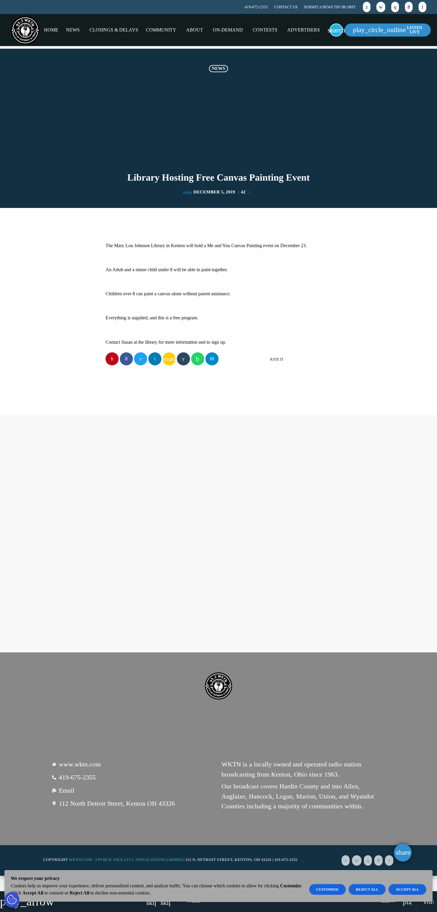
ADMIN (175, 859)
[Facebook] (409, 7)
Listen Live (387, 30)
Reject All (367, 889)
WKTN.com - (82, 859)
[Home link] (25, 30)
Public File (110, 859)
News (218, 68)
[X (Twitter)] (366, 7)
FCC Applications (146, 859)
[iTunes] (380, 7)
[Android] (422, 7)
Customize (327, 889)
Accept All (407, 889)
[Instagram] (395, 7)
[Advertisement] (218, 127)
